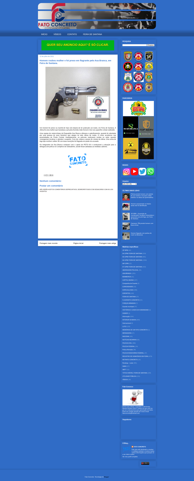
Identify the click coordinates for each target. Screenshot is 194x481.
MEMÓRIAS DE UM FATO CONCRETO (135, 330)
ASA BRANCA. (127, 273)
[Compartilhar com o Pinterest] (52, 175)
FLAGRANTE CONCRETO (130, 300)
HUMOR (125, 313)
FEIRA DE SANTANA (92, 34)
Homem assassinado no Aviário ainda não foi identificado (141, 204)
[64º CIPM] (138, 60)
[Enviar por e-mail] (45, 175)
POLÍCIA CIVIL (127, 343)
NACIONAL (126, 336)
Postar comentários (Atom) (80, 249)
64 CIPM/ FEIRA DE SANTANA (132, 253)
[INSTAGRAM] (126, 175)
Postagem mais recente (48, 243)
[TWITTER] (142, 175)
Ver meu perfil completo (130, 456)
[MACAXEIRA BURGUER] (146, 158)
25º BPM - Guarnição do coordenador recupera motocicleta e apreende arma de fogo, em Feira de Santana (142, 216)
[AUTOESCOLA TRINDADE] (131, 158)
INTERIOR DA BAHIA (129, 320)
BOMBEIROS (126, 277)
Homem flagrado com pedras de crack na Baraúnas (141, 234)
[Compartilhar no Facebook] (51, 175)
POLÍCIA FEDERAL (128, 346)
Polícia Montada (127, 349)
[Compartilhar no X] (49, 175)
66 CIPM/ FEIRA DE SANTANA (132, 260)
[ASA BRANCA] (149, 60)
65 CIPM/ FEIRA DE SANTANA (132, 257)
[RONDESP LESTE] (128, 60)
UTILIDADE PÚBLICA (129, 376)
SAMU (124, 366)
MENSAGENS (126, 333)
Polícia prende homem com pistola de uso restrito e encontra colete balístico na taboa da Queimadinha (142, 195)
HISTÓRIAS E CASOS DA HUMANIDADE (135, 310)
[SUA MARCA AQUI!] (77, 50)
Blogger (106, 477)
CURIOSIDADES (127, 286)
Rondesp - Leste (127, 363)
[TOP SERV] (146, 137)
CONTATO (72, 34)
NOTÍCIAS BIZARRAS (129, 340)
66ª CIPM (125, 263)
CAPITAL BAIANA (128, 280)
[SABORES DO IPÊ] (138, 115)
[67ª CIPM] (138, 92)
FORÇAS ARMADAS (128, 303)
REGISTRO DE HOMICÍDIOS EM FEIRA (135, 356)
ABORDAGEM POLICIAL (130, 270)
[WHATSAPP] (150, 175)
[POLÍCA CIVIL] (149, 92)
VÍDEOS (57, 34)
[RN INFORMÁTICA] (131, 137)
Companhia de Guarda (129, 283)
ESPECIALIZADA (127, 290)
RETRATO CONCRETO (130, 359)
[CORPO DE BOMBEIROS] (128, 92)
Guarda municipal (128, 306)
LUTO (124, 326)
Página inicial (78, 243)
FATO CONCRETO (140, 447)
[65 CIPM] (138, 71)
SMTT (124, 369)
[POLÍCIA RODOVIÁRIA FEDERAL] (149, 71)
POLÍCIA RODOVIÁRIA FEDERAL (133, 353)
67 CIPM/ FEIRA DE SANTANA (132, 267)
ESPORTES (126, 293)
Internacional (126, 323)
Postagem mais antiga (107, 243)
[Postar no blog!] (47, 175)
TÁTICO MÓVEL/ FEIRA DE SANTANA (134, 373)
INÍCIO (44, 34)
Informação (126, 316)
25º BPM (125, 250)
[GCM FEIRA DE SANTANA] (128, 81)
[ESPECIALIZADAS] (128, 71)
